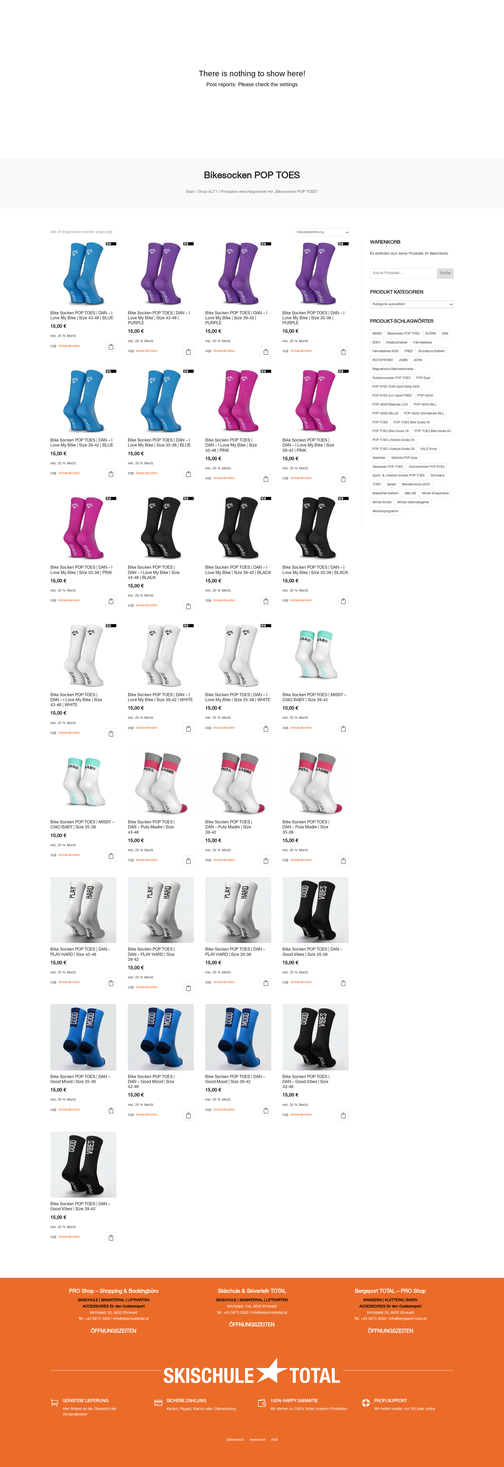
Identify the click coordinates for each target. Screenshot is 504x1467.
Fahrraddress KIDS (385, 351)
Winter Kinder (382, 502)
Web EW (410, 493)
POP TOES (380, 422)
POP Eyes (423, 378)
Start (190, 192)
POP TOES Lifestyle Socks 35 (393, 440)
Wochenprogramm (385, 511)
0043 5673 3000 (384, 13)
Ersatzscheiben (397, 342)
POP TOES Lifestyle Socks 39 (393, 449)
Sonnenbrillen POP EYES (427, 467)
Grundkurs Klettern (431, 351)
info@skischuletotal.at (440, 13)
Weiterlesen (343, 728)
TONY (376, 484)
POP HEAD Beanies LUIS (390, 404)
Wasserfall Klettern (385, 493)
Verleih (391, 484)
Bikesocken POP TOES (403, 333)
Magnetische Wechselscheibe (392, 369)
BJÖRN (431, 333)
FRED (408, 351)
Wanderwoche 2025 (416, 484)
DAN (445, 333)
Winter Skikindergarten (413, 502)
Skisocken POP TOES (387, 467)
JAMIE (403, 360)
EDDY (376, 342)
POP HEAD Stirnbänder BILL (424, 413)
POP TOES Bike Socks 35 (412, 422)
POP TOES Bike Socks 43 (432, 431)
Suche (445, 273)
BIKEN (377, 333)
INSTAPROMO (382, 360)
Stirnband (437, 475)
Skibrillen (379, 458)
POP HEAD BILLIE (385, 413)
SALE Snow (428, 449)
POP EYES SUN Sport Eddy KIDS (396, 386)
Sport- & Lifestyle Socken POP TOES (398, 475)
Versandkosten (69, 346)
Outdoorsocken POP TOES (391, 378)
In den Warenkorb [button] (111, 346)
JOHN (417, 360)
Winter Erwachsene (435, 493)
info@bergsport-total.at (408, 1319)
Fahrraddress (422, 342)
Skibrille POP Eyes (404, 458)
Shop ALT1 (207, 192)
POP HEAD (425, 395)
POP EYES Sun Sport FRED (392, 395)
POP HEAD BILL (425, 404)
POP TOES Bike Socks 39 (390, 431)
